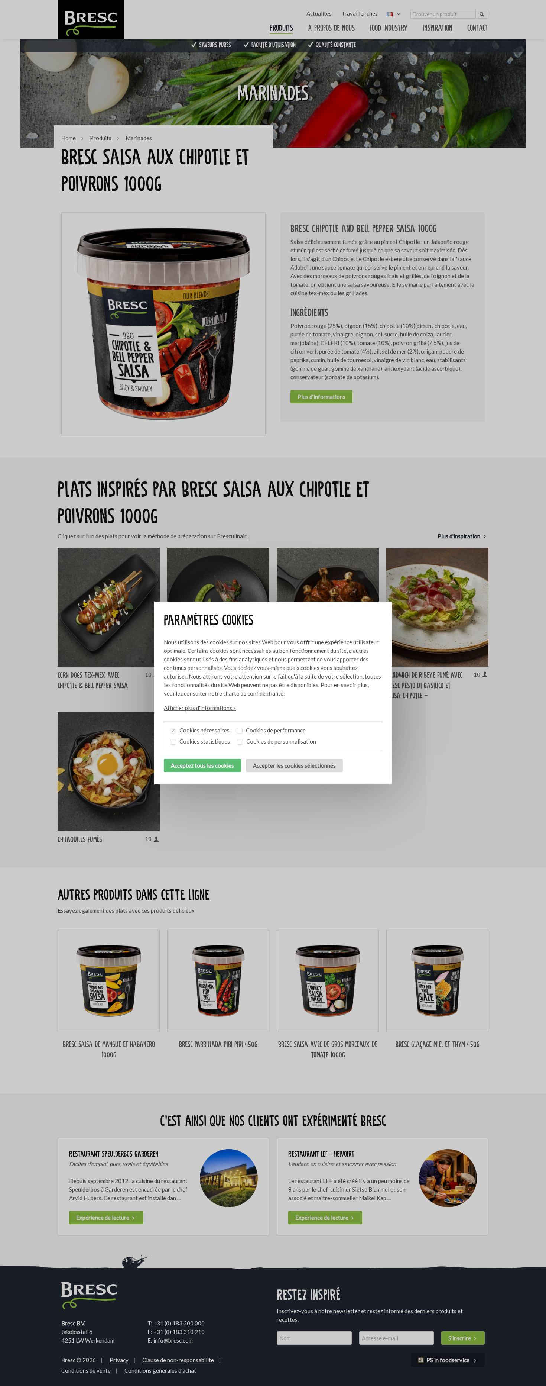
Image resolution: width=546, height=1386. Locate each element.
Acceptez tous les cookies (202, 765)
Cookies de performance (275, 730)
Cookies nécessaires (204, 730)
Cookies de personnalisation (280, 741)
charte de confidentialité (253, 693)
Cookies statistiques (204, 741)
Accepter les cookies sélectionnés (294, 765)
